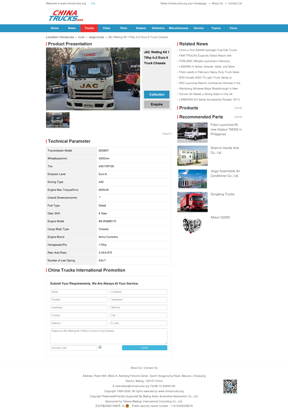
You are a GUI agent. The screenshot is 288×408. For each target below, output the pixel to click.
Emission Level (56, 174)
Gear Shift (54, 213)
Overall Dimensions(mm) (62, 197)
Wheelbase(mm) (57, 158)
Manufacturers (178, 28)
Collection (156, 94)
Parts (123, 28)
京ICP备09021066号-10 (110, 406)
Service (199, 28)
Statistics (158, 28)
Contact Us (235, 3)
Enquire (157, 104)
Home (55, 28)
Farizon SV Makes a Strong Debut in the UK (206, 94)
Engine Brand (56, 237)
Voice (233, 28)
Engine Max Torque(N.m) (63, 190)
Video (106, 28)
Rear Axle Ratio (57, 252)
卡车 (93, 3)
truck (81, 37)
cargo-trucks (96, 37)
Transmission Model (60, 150)
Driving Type (55, 182)
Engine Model (56, 221)
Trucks (89, 28)
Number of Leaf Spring (61, 260)
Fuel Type (54, 205)
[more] (238, 108)
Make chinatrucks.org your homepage (183, 3)
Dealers (141, 28)
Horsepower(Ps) (57, 245)
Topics (216, 28)
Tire (50, 166)
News (72, 28)
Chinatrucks (66, 37)
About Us (217, 3)
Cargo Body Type (58, 229)
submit (144, 347)
